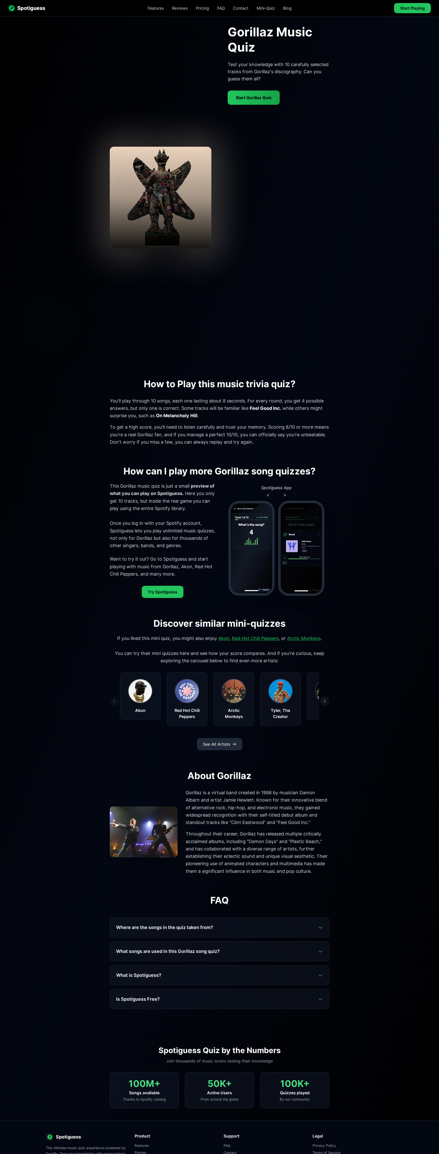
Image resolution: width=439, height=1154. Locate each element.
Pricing (202, 8)
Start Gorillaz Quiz (254, 97)
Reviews (180, 8)
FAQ (221, 8)
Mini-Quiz (266, 8)
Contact (240, 8)
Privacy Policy (324, 1145)
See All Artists (216, 744)
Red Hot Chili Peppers (255, 638)
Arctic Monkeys (304, 638)
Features (156, 8)
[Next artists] (324, 701)
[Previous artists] (114, 701)
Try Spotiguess (162, 591)
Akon (223, 638)
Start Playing (412, 8)
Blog (287, 8)
